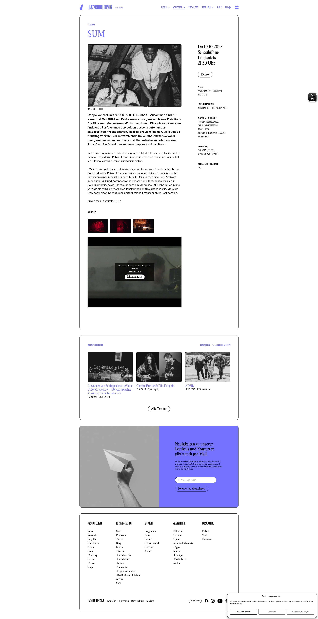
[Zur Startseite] (81, 7)
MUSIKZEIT (149, 523)
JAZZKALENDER (179, 523)
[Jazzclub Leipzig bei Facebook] (206, 601)
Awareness (122, 567)
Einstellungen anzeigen (300, 612)
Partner (121, 563)
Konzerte (92, 535)
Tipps (176, 539)
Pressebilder (123, 559)
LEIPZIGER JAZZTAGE (124, 523)
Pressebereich (124, 555)
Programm (121, 535)
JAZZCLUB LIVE (208, 523)
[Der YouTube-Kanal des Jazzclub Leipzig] (220, 601)
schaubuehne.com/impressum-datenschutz (211, 135)
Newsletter (195, 601)
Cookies (150, 601)
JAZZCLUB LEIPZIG (95, 523)
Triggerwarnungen (126, 571)
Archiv (119, 579)
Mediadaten (180, 559)
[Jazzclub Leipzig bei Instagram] (213, 601)
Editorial (177, 531)
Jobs (90, 551)
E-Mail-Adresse (187, 480)
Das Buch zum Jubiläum (129, 575)
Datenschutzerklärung (214, 466)
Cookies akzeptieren (243, 612)
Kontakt (111, 601)
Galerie (120, 551)
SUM (199, 167)
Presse (91, 563)
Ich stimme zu (134, 276)
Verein (91, 559)
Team (91, 547)
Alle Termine (159, 409)
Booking (92, 555)
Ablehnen (272, 612)
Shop (90, 567)
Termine (177, 535)
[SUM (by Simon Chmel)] (98, 225)
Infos (118, 547)
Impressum (123, 601)
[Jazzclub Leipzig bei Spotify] (227, 601)
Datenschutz (137, 601)
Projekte (92, 539)
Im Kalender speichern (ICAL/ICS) (212, 108)
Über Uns (92, 543)
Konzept (178, 555)
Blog (118, 543)
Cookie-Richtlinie (134, 272)
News (90, 531)
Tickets (205, 74)
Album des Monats (183, 543)
